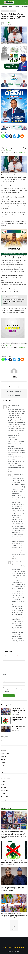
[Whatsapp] (3, 136)
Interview (3, 762)
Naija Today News (11, 946)
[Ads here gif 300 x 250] (12, 328)
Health (3, 759)
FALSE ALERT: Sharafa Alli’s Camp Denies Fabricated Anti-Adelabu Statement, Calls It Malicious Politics (13, 889)
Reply (10, 471)
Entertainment (5, 753)
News (2, 768)
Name (5, 674)
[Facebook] (7, 136)
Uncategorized (5, 800)
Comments (15, 387)
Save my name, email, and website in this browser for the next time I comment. (14, 689)
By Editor (8, 22)
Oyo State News (5, 778)
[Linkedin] (18, 136)
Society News (4, 790)
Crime (2, 744)
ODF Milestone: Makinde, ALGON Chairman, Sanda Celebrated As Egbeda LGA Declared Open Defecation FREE (14, 862)
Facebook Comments (15, 391)
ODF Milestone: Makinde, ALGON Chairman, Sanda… (19, 719)
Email (5, 681)
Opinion (3, 775)
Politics (13, 10)
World (2, 803)
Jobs (2, 765)
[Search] (25, 2)
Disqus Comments (15, 395)
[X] (10, 136)
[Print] (22, 136)
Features (3, 756)
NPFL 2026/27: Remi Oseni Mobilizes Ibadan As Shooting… (18, 710)
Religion (3, 784)
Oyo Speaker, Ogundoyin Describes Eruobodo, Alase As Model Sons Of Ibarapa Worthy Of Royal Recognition (14, 915)
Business (3, 740)
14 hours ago (16, 714)
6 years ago (12, 407)
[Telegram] (14, 136)
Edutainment (5, 10)
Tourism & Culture (6, 796)
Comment (6, 659)
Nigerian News (5, 772)
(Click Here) (8, 150)
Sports (3, 793)
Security (3, 787)
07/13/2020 (9, 24)
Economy (3, 747)
